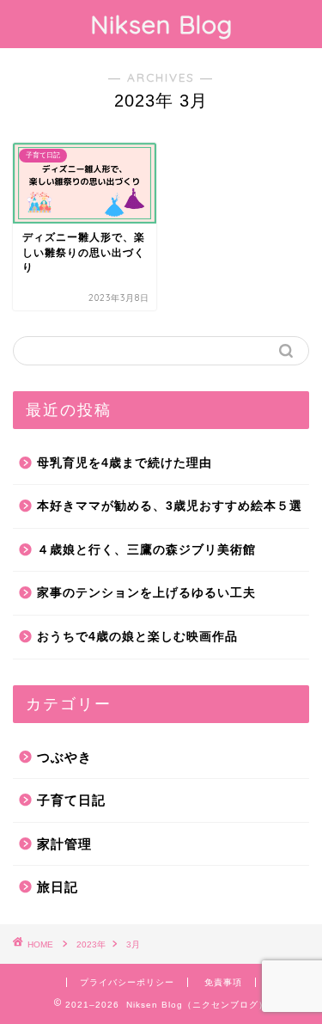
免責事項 (223, 982)
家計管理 (64, 844)
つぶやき (64, 757)
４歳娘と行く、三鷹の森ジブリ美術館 (146, 549)
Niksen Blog (161, 24)
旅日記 (57, 887)
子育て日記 (71, 800)
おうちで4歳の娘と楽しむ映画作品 (137, 636)
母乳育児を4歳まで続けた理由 (124, 463)
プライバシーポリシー (127, 982)
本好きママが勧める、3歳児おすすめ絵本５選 (169, 506)
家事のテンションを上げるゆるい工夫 (146, 592)
